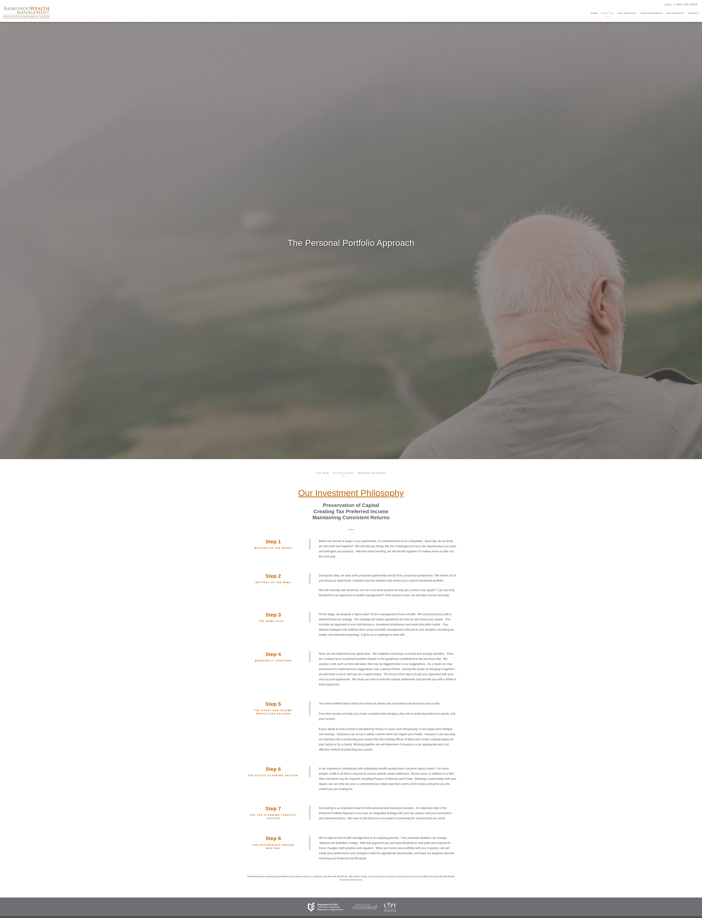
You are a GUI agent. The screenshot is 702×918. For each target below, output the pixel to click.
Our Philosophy (343, 473)
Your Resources (651, 13)
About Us (607, 13)
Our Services (627, 13)
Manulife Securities (372, 473)
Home (594, 13)
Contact (693, 13)
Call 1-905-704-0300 (681, 4)
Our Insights (675, 13)
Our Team (322, 473)
